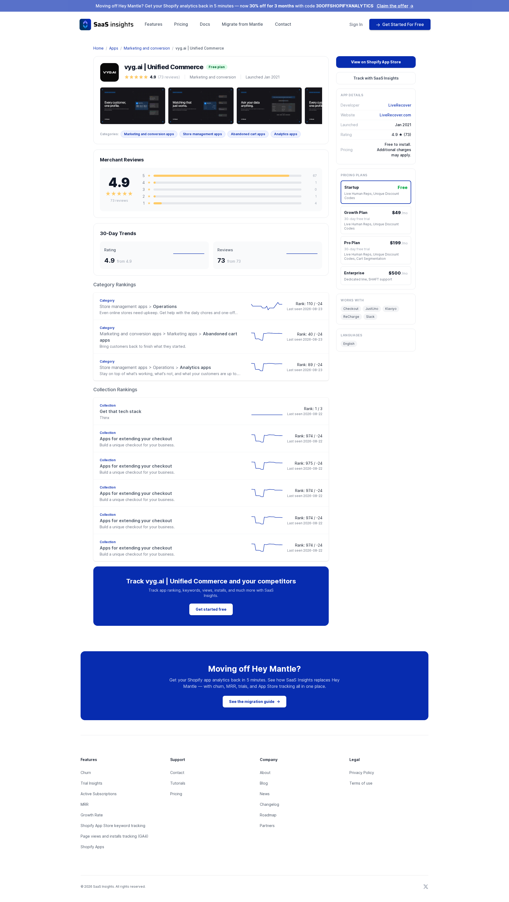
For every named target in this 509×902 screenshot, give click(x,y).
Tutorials (177, 783)
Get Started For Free (403, 24)
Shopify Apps (92, 846)
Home (98, 48)
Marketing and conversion (147, 48)
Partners (267, 825)
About (265, 772)
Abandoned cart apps (248, 134)
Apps (113, 48)
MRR (85, 804)
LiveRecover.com (395, 115)
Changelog (269, 804)
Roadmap (268, 815)
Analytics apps (285, 134)
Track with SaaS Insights (376, 78)
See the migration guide (254, 701)
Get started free (211, 609)
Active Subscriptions (99, 793)
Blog (264, 783)
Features (153, 24)
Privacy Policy (361, 772)
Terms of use (360, 783)
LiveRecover (399, 105)
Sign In (356, 24)
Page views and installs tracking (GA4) (114, 836)
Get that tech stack (120, 411)
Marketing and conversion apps (149, 134)
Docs (205, 24)
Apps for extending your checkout (136, 438)
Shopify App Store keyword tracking (113, 825)
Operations (138, 306)
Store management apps (202, 134)
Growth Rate (92, 815)
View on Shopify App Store (376, 62)
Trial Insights (91, 783)
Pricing (181, 24)
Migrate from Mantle (242, 24)
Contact (283, 24)
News (265, 793)
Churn (86, 772)
